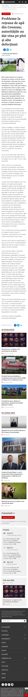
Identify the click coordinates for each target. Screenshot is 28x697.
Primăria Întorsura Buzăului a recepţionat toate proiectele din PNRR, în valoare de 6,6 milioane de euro (14, 378)
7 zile (7, 582)
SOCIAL (4, 650)
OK (26, 688)
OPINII (4, 674)
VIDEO (4, 678)
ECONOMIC (5, 635)
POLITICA (4, 631)
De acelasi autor (8, 413)
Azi (4, 582)
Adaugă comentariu (8, 517)
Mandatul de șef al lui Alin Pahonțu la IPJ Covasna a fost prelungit (13, 431)
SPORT (4, 643)
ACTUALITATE (6, 13)
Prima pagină (5, 5)
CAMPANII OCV (6, 658)
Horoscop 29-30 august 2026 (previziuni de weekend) (11, 350)
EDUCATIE (5, 654)
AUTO (3, 662)
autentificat (12, 521)
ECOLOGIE (5, 666)
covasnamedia (9, 2)
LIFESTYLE (5, 670)
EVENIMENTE (6, 639)
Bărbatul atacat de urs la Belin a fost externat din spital (13, 502)
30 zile (11, 582)
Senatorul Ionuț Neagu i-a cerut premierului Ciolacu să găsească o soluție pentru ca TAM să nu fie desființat (12, 475)
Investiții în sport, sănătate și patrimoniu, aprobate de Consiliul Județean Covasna (12, 403)
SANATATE (5, 646)
